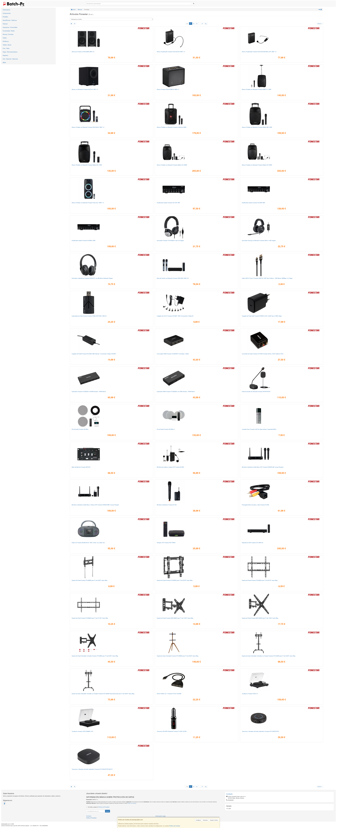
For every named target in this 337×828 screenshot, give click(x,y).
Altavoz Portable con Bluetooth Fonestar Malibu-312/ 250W (172, 165)
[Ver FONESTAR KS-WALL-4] (196, 416)
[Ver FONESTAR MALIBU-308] (281, 114)
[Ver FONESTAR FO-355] (281, 491)
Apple (4, 62)
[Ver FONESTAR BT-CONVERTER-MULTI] (111, 756)
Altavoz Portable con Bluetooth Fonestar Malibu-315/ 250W (257, 165)
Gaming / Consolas (8, 34)
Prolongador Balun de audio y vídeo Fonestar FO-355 (255, 505)
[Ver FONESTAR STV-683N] (111, 642)
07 (202, 23)
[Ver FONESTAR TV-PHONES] (196, 227)
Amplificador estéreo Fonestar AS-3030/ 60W (253, 202)
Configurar (198, 820)
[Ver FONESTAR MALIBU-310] (111, 151)
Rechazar (205, 820)
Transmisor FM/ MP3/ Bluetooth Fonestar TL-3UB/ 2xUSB (171, 731)
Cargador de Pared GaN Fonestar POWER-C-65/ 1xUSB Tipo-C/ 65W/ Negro (262, 316)
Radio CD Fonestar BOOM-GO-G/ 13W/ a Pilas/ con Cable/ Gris (88, 542)
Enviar (107, 811)
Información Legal (161, 816)
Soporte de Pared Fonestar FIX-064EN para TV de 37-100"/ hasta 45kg (90, 618)
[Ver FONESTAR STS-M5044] (196, 642)
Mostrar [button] (319, 23)
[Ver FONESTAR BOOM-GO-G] (111, 529)
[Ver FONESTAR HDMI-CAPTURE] (111, 302)
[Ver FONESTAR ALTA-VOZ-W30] (281, 38)
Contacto (88, 816)
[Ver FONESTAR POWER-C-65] (281, 302)
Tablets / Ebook (7, 45)
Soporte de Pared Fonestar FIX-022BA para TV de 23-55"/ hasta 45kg (89, 580)
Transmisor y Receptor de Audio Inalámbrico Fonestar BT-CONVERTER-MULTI (92, 769)
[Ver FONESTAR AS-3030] (281, 189)
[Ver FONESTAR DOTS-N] (111, 76)
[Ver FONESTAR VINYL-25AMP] (111, 718)
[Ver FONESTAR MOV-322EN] (196, 605)
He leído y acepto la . (99, 807)
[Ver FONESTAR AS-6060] (111, 227)
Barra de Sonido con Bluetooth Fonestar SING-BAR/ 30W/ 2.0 (173, 278)
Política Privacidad (91, 818)
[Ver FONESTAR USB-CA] (281, 265)
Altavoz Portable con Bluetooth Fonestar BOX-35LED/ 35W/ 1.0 (88, 127)
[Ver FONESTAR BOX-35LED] (111, 114)
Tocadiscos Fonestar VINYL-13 (250, 693)
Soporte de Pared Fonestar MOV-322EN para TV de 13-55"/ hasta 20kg (175, 618)
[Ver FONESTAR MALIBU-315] (281, 151)
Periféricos (6, 41)
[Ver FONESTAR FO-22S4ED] (111, 378)
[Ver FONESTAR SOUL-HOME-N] (196, 76)
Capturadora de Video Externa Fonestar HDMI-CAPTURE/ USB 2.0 (89, 316)
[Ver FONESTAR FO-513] (196, 680)
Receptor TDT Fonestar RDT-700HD (166, 542)
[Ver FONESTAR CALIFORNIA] (196, 114)
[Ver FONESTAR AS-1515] (196, 189)
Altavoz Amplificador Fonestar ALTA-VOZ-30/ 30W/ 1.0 (171, 51)
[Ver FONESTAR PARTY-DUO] (111, 189)
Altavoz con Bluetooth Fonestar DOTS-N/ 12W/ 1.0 (85, 89)
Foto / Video (6, 48)
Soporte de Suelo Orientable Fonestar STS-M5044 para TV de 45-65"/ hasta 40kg (177, 656)
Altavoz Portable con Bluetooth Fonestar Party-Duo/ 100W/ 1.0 (88, 202)
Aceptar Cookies (214, 820)
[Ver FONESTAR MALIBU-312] (196, 151)
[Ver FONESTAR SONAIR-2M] (281, 454)
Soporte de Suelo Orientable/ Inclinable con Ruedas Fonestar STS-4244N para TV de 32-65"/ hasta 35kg (268, 656)
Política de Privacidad (131, 803)
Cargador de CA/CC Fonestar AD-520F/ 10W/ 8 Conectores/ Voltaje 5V (175, 316)
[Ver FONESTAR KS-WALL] (111, 416)
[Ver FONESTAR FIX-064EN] (111, 605)
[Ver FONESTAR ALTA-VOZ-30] (196, 38)
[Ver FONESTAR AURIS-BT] (111, 265)
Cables (5, 38)
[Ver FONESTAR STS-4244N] (281, 642)
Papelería (5, 55)
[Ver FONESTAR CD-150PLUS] (281, 529)
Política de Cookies (174, 826)
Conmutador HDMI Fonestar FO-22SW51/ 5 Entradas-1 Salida (173, 354)
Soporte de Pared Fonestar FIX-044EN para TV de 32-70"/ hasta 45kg (259, 580)
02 (193, 23)
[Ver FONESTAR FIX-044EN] (281, 567)
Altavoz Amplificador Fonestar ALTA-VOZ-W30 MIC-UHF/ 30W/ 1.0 (259, 51)
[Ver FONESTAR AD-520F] (196, 302)
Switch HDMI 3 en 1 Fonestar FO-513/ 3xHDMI (169, 693)
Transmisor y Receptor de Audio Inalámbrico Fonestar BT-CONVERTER (260, 731)
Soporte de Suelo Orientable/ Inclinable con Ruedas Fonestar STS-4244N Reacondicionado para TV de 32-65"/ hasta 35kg (103, 693)
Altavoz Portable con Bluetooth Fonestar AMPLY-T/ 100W (256, 89)
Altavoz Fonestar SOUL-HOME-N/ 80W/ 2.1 (168, 89)
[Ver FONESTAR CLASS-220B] (111, 38)
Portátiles (5, 17)
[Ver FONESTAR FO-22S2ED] (196, 378)
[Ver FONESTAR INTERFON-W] (281, 378)
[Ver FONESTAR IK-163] (196, 491)
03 (196, 23)
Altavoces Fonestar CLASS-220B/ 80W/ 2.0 (83, 51)
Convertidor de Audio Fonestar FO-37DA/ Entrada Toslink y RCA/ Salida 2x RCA (262, 354)
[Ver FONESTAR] (111, 680)
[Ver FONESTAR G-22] (281, 416)
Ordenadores (6, 10)
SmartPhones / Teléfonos (10, 20)
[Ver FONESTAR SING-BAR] (196, 265)
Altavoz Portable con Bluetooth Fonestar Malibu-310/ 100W (87, 165)
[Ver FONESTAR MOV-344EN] (281, 605)
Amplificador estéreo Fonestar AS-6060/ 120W (83, 240)
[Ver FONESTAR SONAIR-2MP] (111, 491)
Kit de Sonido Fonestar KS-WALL (80, 429)
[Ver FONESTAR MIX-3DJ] (111, 454)
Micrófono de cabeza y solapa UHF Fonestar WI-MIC (170, 467)
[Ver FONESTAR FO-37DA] (281, 340)
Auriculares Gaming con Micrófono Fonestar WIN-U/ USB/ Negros (259, 240)
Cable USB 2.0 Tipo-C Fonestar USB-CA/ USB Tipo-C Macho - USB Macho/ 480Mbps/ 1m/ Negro (267, 278)
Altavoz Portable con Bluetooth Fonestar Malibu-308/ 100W (257, 127)
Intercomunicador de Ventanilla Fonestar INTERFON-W (256, 391)
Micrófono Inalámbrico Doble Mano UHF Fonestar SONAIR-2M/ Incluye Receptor (262, 467)
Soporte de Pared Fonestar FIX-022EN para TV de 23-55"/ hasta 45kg (174, 580)
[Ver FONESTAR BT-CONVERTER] (281, 718)
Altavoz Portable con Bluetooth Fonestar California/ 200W (171, 127)
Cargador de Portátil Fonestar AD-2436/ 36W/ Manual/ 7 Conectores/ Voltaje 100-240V (94, 354)
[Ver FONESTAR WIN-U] (281, 227)
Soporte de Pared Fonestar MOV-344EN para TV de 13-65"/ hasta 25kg (260, 618)
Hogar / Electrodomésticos (10, 52)
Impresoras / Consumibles (10, 27)
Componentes (7, 13)
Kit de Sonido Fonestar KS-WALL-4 (166, 429)
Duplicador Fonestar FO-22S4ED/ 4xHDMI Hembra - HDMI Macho (89, 391)
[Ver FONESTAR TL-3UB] (196, 718)
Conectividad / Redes (9, 31)
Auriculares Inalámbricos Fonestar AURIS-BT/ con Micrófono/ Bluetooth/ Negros (92, 278)
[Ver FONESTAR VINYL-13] (281, 680)
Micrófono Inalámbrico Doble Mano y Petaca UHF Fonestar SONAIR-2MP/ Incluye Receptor (95, 505)
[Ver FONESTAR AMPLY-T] (281, 76)
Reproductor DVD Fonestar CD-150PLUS (252, 542)
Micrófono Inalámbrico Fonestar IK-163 (166, 505)
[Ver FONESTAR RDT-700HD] (196, 529)
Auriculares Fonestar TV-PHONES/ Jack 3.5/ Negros (170, 240)
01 (190, 23)
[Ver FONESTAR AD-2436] (111, 340)
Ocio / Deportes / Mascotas (10, 59)
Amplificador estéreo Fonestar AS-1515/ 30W (168, 202)
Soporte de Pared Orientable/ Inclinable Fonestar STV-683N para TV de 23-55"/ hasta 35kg (95, 656)
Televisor (5, 24)
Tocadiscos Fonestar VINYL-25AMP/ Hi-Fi (82, 731)
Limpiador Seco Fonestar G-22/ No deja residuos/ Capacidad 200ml (259, 429)
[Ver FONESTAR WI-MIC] (196, 454)
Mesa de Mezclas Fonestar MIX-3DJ (81, 467)
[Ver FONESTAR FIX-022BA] (111, 567)
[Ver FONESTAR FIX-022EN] (196, 567)
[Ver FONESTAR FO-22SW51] (196, 340)
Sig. (206, 23)
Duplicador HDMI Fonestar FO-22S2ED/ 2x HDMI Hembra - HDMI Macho (176, 391)
